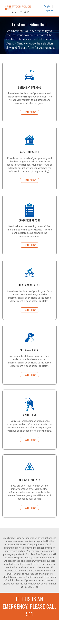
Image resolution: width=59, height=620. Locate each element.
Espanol (48, 10)
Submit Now (29, 112)
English (47, 6)
